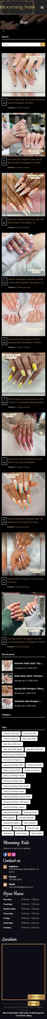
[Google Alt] (9, 854)
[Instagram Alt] (14, 854)
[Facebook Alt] (5, 854)
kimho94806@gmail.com (21, 887)
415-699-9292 (15, 879)
